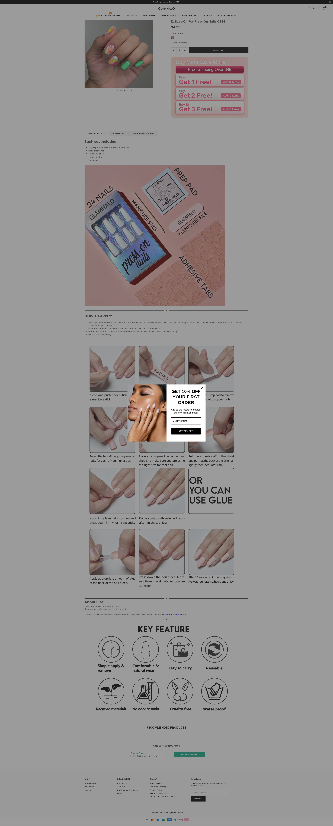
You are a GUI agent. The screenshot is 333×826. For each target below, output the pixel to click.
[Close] (202, 387)
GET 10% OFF (186, 431)
